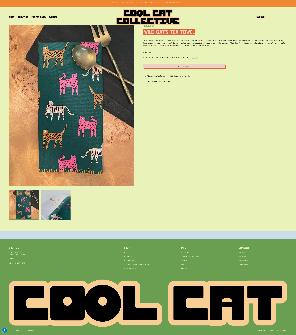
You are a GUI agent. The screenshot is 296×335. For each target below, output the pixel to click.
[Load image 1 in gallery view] (24, 205)
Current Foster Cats (190, 256)
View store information (158, 81)
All (125, 252)
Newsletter (243, 260)
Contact (242, 252)
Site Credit (282, 330)
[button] (260, 17)
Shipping (147, 54)
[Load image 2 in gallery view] (56, 205)
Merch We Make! (130, 268)
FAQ (182, 264)
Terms (271, 330)
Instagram (243, 256)
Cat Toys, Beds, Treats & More (137, 264)
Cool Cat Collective (25, 330)
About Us (185, 252)
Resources (185, 268)
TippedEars (243, 264)
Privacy (261, 330)
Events (184, 260)
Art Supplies (129, 260)
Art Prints (128, 256)
